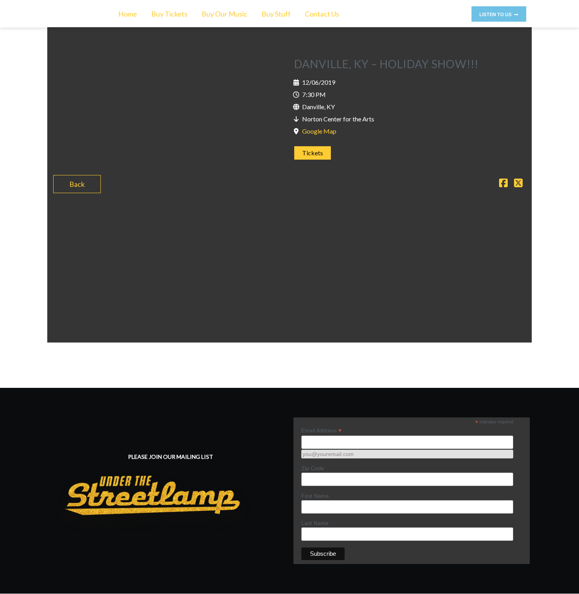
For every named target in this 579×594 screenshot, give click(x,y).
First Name (315, 496)
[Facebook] (443, 12)
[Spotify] (457, 12)
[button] (498, 14)
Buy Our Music (224, 13)
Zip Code (312, 468)
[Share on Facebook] (503, 183)
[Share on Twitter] (518, 183)
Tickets (312, 152)
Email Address (321, 430)
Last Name (314, 523)
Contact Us (322, 13)
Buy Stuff (276, 13)
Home (127, 13)
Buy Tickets (169, 13)
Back (77, 184)
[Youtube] (415, 12)
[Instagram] (429, 12)
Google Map (319, 131)
